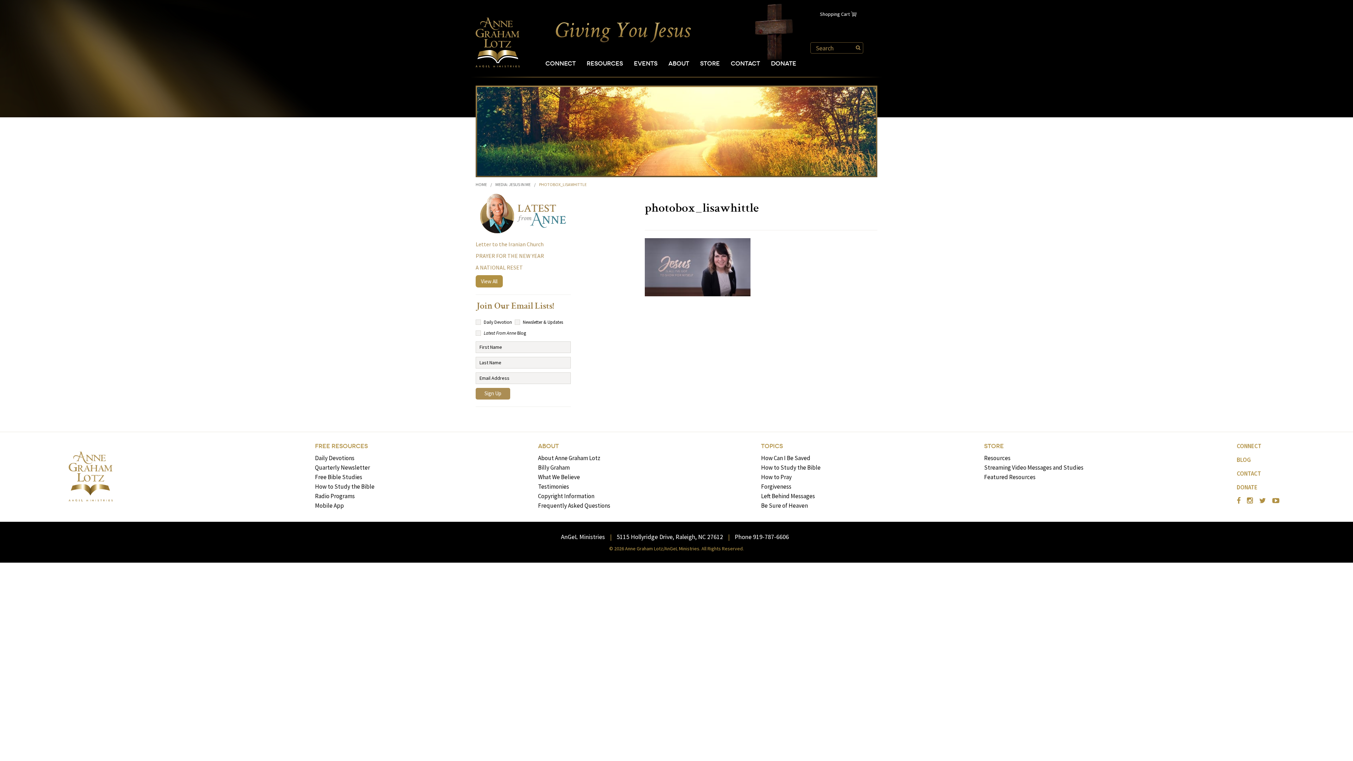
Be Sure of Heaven (784, 505)
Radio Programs (335, 496)
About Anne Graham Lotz (569, 458)
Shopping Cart (835, 14)
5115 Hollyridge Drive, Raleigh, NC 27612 (670, 537)
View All (489, 281)
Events (645, 63)
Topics (772, 446)
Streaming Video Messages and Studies (1033, 467)
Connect (560, 63)
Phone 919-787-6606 (762, 537)
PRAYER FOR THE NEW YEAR (510, 255)
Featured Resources (1010, 477)
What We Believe (559, 477)
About (678, 63)
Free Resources (341, 446)
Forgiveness (776, 486)
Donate (783, 63)
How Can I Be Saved (785, 458)
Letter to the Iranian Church (510, 244)
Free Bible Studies (338, 477)
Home (481, 184)
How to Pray (776, 477)
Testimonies (553, 486)
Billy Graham (554, 467)
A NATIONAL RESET (499, 267)
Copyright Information (566, 496)
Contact (745, 63)
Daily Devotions (334, 458)
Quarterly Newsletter (342, 467)
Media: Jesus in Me (513, 184)
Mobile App (329, 505)
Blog (1244, 460)
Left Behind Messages (788, 496)
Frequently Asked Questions (574, 505)
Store (710, 63)
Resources (605, 63)
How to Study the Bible (345, 486)
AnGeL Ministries (583, 537)
